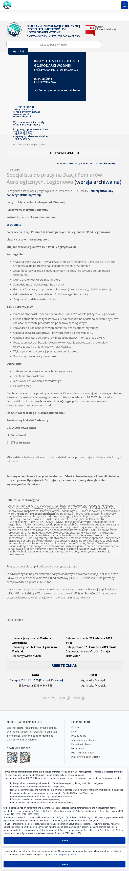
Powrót (76, 697)
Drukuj (62, 697)
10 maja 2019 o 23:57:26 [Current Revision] (35, 680)
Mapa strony (38, 144)
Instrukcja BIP (21, 144)
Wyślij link (47, 697)
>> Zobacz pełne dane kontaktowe (57, 90)
